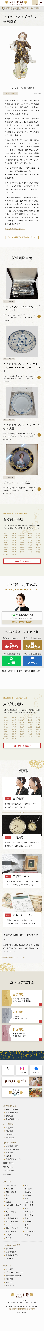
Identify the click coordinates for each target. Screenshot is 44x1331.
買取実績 (9, 1116)
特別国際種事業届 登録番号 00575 (22, 1309)
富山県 (6, 540)
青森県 (14, 533)
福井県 (22, 540)
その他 (8, 1238)
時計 (7, 1198)
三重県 (30, 542)
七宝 (26, 1208)
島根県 (14, 547)
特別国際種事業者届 (13, 1276)
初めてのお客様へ (13, 1109)
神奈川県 (30, 538)
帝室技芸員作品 (12, 1218)
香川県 (14, 549)
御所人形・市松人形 (13, 1205)
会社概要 (9, 1269)
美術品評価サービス (13, 1159)
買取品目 (7, 1182)
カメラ (8, 1225)
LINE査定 (9, 1258)
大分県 (30, 552)
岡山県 (22, 547)
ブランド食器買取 (10, 93)
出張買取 (9, 1128)
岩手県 (22, 533)
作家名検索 (7, 1174)
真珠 (7, 1215)
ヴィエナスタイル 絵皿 (16, 482)
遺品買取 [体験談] (12, 1149)
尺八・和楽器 (11, 1212)
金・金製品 (29, 1215)
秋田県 (38, 533)
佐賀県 (6, 552)
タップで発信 (35, 4)
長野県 (38, 540)
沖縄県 (14, 554)
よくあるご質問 (9, 1170)
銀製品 (8, 1202)
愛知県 (22, 542)
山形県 (6, 535)
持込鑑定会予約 (12, 1255)
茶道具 (8, 1235)
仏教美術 (28, 1195)
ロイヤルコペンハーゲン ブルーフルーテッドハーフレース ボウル (21, 367)
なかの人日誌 (8, 1167)
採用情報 (9, 1279)
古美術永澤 (16, 3)
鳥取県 (6, 547)
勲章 (26, 1198)
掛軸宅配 (10, 1134)
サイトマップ (11, 1285)
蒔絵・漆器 (29, 1202)
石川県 (14, 540)
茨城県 (22, 535)
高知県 (30, 549)
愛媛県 (22, 549)
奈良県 (30, 545)
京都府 (6, 545)
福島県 (14, 535)
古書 (26, 1228)
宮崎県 (38, 552)
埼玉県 (6, 538)
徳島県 (6, 549)
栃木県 (30, 535)
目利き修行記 (8, 1163)
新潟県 (38, 538)
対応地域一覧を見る (22, 561)
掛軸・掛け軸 (11, 1185)
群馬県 (38, 535)
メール (33, 662)
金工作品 (28, 1192)
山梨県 (30, 540)
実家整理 (9, 1152)
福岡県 (38, 549)
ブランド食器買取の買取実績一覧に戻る (22, 237)
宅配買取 (9, 1131)
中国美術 (28, 1189)
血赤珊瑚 (28, 1221)
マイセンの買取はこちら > (15, 229)
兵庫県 (22, 545)
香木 (26, 1225)
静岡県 (14, 542)
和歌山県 (38, 545)
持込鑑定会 (32, 647)
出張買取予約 (11, 1252)
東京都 (22, 538)
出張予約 (11, 647)
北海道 (6, 533)
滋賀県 (38, 542)
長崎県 (14, 552)
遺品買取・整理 (12, 1146)
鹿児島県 (5, 554)
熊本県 (22, 552)
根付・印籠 (29, 1205)
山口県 (38, 547)
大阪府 (14, 545)
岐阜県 (6, 542)
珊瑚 (7, 1208)
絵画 (26, 1185)
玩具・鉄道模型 (12, 1221)
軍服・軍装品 (11, 1231)
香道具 (27, 1235)
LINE (11, 662)
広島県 (30, 547)
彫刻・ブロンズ (12, 1228)
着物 (7, 1195)
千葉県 (14, 538)
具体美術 (9, 1189)
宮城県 (30, 533)
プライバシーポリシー (14, 1272)
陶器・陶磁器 (11, 1192)
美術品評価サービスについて (14, 957)
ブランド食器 (30, 1231)
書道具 (27, 1218)
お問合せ (9, 1248)
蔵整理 (8, 1156)
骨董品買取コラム (13, 1119)
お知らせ (9, 1282)
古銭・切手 (29, 1212)
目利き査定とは (12, 1113)
